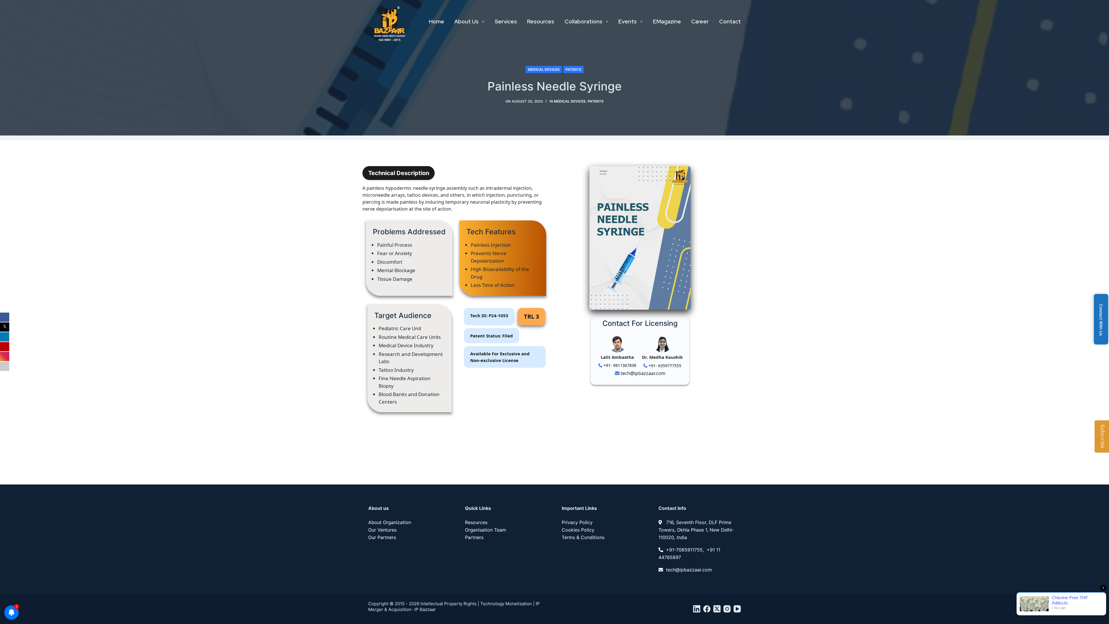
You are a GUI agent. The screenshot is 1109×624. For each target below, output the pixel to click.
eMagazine (667, 21)
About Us (466, 21)
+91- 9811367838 (619, 365)
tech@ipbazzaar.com (642, 373)
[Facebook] (706, 608)
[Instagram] (727, 608)
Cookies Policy (578, 530)
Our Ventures (382, 530)
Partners (474, 537)
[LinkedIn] (696, 608)
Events (627, 21)
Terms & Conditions (583, 537)
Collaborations (583, 21)
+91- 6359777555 (664, 365)
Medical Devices (544, 69)
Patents (573, 69)
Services (506, 21)
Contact (730, 21)
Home (436, 21)
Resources (540, 21)
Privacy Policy (577, 522)
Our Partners (382, 537)
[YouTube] (737, 608)
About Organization (389, 522)
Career (700, 21)
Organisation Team (485, 530)
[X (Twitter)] (717, 608)
